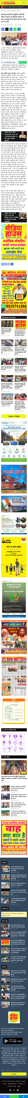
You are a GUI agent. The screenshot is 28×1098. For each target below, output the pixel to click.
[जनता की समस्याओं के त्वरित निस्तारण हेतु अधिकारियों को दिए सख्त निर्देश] (5, 988)
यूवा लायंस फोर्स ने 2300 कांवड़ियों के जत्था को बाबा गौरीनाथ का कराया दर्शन (19, 892)
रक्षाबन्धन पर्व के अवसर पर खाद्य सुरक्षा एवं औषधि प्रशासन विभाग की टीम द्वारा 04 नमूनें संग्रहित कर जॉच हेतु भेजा (21, 351)
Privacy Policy (12, 1086)
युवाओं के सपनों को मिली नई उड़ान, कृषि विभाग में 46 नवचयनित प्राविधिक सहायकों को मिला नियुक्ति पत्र (7, 386)
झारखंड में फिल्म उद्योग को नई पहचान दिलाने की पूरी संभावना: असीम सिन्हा (18, 868)
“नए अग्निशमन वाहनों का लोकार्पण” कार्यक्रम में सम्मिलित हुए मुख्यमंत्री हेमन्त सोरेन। (19, 900)
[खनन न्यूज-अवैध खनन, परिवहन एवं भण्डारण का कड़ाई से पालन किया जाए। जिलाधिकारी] (5, 950)
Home (4, 10)
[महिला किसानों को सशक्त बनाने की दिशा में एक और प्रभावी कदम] (5, 981)
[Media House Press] (8, 2)
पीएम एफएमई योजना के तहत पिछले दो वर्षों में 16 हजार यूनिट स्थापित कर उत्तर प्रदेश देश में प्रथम (20, 333)
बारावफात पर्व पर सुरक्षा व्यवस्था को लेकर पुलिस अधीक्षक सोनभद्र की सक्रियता (6, 331)
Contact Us (21, 1083)
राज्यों (8, 10)
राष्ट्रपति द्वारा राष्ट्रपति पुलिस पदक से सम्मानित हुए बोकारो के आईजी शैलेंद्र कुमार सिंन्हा (19, 877)
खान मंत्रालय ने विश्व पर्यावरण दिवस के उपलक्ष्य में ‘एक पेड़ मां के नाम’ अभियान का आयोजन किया (18, 958)
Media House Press (8, 25)
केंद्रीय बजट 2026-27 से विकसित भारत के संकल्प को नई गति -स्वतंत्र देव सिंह (18, 972)
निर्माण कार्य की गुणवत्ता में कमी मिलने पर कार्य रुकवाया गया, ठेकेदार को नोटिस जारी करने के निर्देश (20, 369)
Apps (18, 1086)
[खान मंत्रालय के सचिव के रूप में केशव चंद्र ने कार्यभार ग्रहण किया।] (5, 927)
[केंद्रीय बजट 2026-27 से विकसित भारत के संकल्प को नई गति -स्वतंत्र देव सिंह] (5, 973)
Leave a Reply (14, 416)
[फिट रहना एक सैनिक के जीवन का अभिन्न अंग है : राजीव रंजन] (5, 885)
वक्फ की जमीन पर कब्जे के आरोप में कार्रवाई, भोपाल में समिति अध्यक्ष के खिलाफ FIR (19, 796)
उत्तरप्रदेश (13, 10)
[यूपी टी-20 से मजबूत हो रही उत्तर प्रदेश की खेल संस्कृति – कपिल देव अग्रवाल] (7, 396)
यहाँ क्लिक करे (23, 62)
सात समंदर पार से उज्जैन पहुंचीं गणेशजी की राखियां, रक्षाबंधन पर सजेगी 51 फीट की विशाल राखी (14, 778)
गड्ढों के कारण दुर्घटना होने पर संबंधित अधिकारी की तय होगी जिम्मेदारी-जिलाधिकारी (20, 386)
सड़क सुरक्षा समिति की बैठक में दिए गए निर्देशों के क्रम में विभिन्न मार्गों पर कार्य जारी (7, 350)
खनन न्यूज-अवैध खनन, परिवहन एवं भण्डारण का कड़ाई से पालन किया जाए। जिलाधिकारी (19, 950)
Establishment (12, 1083)
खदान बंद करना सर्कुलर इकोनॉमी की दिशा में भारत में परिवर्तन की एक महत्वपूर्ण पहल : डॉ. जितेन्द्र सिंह (19, 934)
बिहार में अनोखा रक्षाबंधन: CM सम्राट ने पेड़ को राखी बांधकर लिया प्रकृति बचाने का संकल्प (18, 804)
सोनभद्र (18, 10)
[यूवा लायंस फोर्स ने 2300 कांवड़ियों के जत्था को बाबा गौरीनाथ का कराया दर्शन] (5, 892)
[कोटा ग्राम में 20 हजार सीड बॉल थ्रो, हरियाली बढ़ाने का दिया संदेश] (7, 361)
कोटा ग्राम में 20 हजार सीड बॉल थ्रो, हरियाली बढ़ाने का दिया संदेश (7, 368)
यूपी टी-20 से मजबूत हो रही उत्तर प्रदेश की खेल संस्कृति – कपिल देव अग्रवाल (7, 403)
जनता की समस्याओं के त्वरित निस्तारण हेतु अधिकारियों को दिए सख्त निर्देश (18, 988)
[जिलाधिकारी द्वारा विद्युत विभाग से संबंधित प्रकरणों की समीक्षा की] (5, 1005)
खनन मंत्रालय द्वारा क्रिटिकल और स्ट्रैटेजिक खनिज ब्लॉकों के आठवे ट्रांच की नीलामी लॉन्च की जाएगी (18, 942)
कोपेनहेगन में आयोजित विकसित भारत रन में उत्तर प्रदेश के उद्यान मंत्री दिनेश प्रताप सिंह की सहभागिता (18, 996)
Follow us (5, 908)
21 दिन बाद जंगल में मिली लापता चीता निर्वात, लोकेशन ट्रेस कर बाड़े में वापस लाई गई (19, 813)
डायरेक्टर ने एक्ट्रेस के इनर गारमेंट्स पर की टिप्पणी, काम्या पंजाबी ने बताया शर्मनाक (18, 788)
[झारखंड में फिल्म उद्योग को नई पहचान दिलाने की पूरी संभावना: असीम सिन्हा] (5, 869)
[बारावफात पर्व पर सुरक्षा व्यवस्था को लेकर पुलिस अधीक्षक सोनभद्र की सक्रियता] (7, 323)
